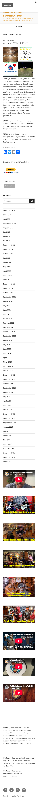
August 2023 (8, 228)
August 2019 (8, 392)
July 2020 (6, 345)
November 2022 (9, 249)
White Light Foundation (13, 14)
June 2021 (7, 310)
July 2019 (6, 397)
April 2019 (7, 401)
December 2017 (9, 453)
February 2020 (8, 366)
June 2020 (7, 349)
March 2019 (7, 405)
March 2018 (7, 444)
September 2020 (9, 336)
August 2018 (8, 427)
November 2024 (9, 210)
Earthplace (19, 121)
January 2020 (8, 371)
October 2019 (8, 384)
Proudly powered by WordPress (13, 796)
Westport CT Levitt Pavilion (16, 43)
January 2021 (8, 327)
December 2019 (9, 375)
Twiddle (30, 102)
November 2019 (9, 379)
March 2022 (7, 275)
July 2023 (6, 232)
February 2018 (8, 449)
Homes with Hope (21, 134)
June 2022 (7, 262)
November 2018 (9, 418)
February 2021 (8, 323)
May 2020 (7, 353)
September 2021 (9, 297)
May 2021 (6, 314)
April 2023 (7, 236)
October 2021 (8, 293)
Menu (20, 26)
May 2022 (7, 267)
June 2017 (7, 462)
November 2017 (9, 457)
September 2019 (9, 388)
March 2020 (7, 362)
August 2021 (8, 301)
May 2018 (6, 440)
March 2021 (7, 319)
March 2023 (7, 241)
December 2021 (9, 284)
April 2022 (7, 271)
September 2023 (9, 223)
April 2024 (7, 219)
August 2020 (8, 340)
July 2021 (6, 306)
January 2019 (8, 410)
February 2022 (8, 280)
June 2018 (7, 436)
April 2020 (7, 358)
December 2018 (9, 414)
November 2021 (9, 288)
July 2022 (6, 258)
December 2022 (9, 245)
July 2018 (6, 431)
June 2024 (7, 215)
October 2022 (8, 254)
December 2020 (9, 332)
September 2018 (9, 423)
